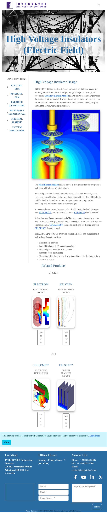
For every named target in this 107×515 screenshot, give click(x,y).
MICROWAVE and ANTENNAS (16, 112)
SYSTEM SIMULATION (17, 129)
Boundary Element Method (57, 96)
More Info (40, 337)
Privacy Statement (31, 511)
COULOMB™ (56, 225)
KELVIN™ (79, 212)
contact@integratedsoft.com (84, 470)
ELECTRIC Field (17, 87)
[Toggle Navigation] (99, 5)
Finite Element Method (49, 185)
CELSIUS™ (40, 228)
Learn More (94, 436)
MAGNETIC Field (17, 95)
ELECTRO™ (45, 212)
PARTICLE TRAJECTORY (17, 104)
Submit (97, 507)
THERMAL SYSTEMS (17, 120)
